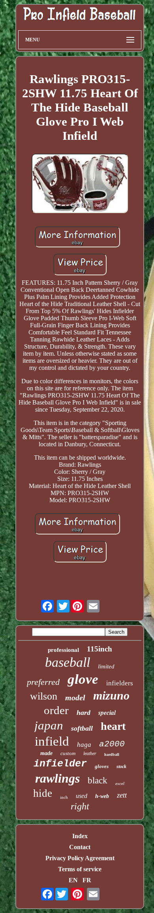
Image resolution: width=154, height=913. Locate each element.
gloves (102, 766)
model (75, 697)
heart (113, 726)
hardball (111, 754)
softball (82, 728)
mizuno (111, 695)
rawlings (57, 778)
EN (73, 880)
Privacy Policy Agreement (80, 858)
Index (80, 836)
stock (121, 766)
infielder (60, 764)
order (56, 710)
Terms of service (79, 869)
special (107, 712)
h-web (102, 796)
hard (83, 712)
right (80, 806)
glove (83, 679)
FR (87, 880)
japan (48, 725)
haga (84, 744)
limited (106, 666)
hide (42, 793)
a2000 (112, 744)
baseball (67, 662)
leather (89, 753)
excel (119, 783)
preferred (43, 682)
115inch (99, 649)
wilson (43, 696)
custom (67, 753)
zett (122, 795)
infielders (119, 683)
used (81, 795)
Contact (79, 847)
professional (63, 650)
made (46, 753)
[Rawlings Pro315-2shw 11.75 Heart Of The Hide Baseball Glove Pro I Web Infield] (79, 184)
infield (52, 741)
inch (64, 797)
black (97, 780)
